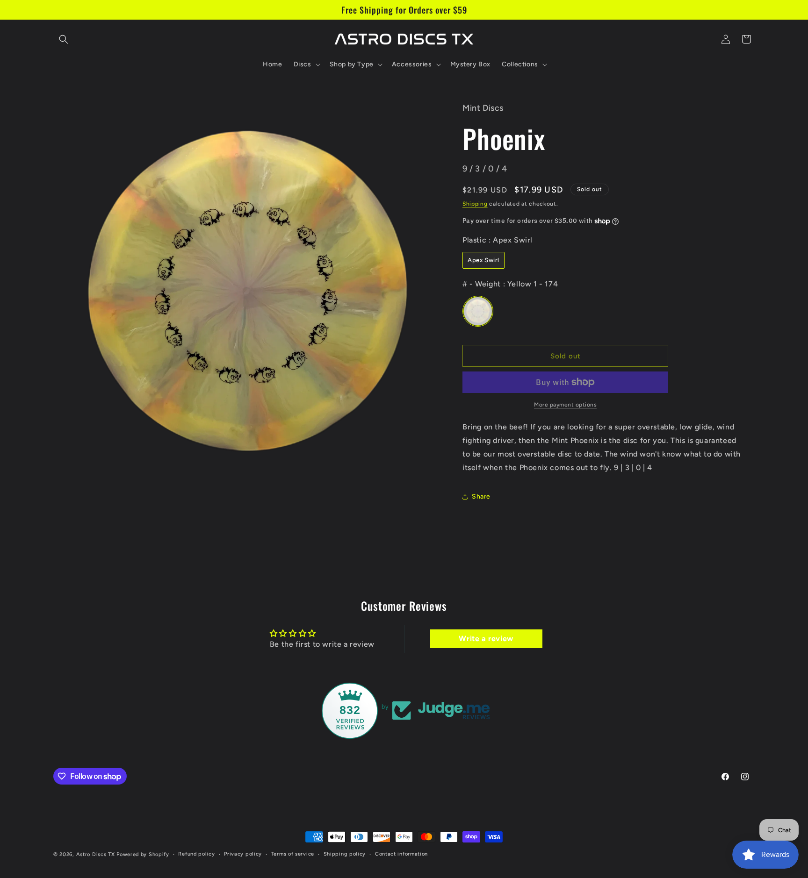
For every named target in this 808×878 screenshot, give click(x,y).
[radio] (483, 260)
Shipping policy (345, 854)
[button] (63, 39)
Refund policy (196, 854)
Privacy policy (243, 854)
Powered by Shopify (142, 854)
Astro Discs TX (95, 854)
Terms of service (292, 854)
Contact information (401, 854)
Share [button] (481, 496)
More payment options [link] (565, 404)
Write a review (486, 638)
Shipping (475, 203)
